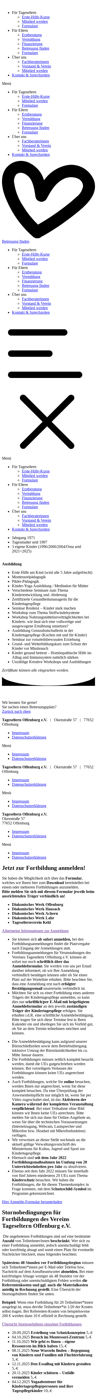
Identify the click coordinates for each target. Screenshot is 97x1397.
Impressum (20, 733)
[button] (48, 83)
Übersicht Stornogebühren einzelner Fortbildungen (42, 1324)
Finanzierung (32, 44)
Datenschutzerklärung (29, 737)
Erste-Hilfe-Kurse (36, 17)
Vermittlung (31, 39)
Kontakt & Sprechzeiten (31, 75)
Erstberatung (32, 35)
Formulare (30, 26)
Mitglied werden (35, 21)
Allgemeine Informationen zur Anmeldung (35, 931)
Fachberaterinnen (35, 62)
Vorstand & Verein (36, 66)
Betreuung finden (35, 48)
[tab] (48, 931)
